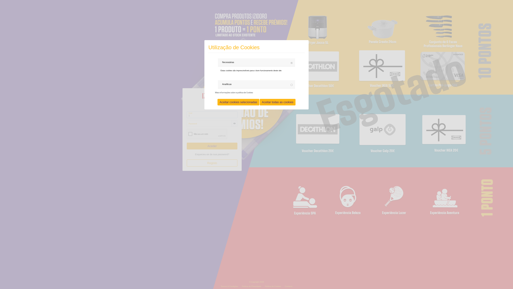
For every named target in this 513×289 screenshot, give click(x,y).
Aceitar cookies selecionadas (238, 102)
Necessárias (228, 62)
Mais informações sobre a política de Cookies (234, 93)
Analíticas (227, 84)
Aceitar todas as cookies (277, 102)
